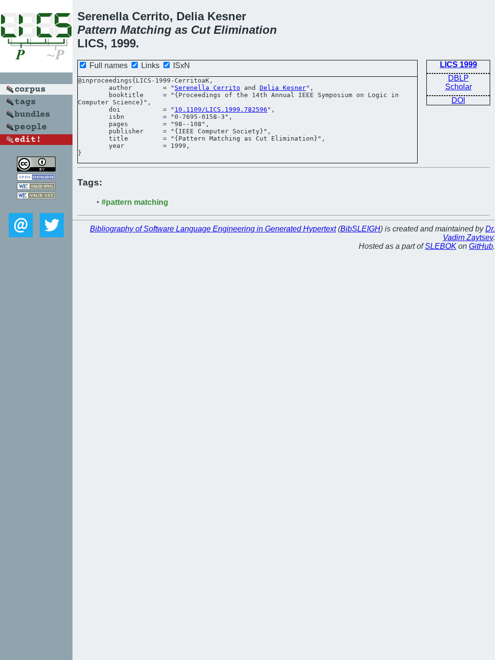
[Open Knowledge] (36, 178)
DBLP (458, 78)
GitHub (481, 246)
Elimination (245, 29)
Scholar (458, 87)
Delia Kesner (283, 87)
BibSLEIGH (360, 229)
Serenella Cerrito (207, 87)
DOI (458, 100)
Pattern (97, 29)
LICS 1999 (458, 64)
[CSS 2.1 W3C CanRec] (36, 206)
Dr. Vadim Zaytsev (469, 233)
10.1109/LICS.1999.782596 (221, 109)
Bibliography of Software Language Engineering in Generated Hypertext (213, 229)
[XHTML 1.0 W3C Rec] (36, 187)
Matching (146, 29)
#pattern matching (135, 202)
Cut (200, 29)
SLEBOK (440, 246)
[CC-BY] (36, 169)
